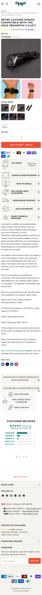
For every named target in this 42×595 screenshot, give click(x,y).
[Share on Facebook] (3, 364)
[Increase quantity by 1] (21, 137)
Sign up (34, 561)
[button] (10, 433)
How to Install (24, 184)
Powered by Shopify (21, 591)
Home (4, 11)
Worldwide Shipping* (24, 200)
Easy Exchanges (24, 209)
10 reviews (29, 29)
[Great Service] (18, 408)
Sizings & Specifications (24, 175)
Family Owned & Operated (19, 217)
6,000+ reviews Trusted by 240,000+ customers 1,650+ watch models (14, 532)
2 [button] (20, 457)
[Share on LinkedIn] (12, 364)
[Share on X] (7, 364)
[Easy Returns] (18, 394)
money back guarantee (15, 350)
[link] (21, 29)
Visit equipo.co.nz (33, 508)
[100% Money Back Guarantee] (18, 401)
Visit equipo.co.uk (30, 514)
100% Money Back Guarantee (20, 192)
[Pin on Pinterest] (16, 364)
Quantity (4, 132)
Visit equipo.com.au (30, 511)
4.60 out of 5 (27, 426)
